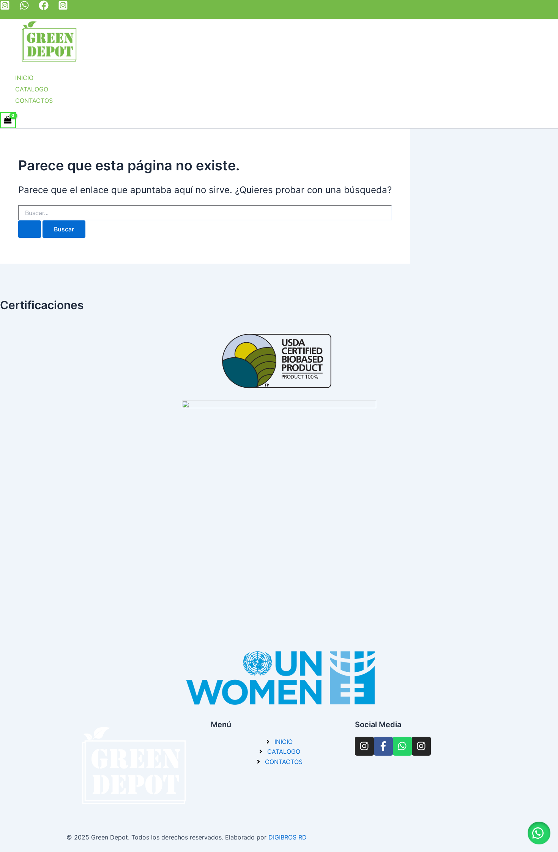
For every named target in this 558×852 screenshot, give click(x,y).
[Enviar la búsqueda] (29, 229)
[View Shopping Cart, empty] (8, 120)
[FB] (44, 8)
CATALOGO (31, 89)
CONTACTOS (34, 100)
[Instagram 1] (5, 8)
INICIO (24, 78)
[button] (539, 833)
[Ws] (24, 8)
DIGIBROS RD (287, 837)
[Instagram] (63, 8)
